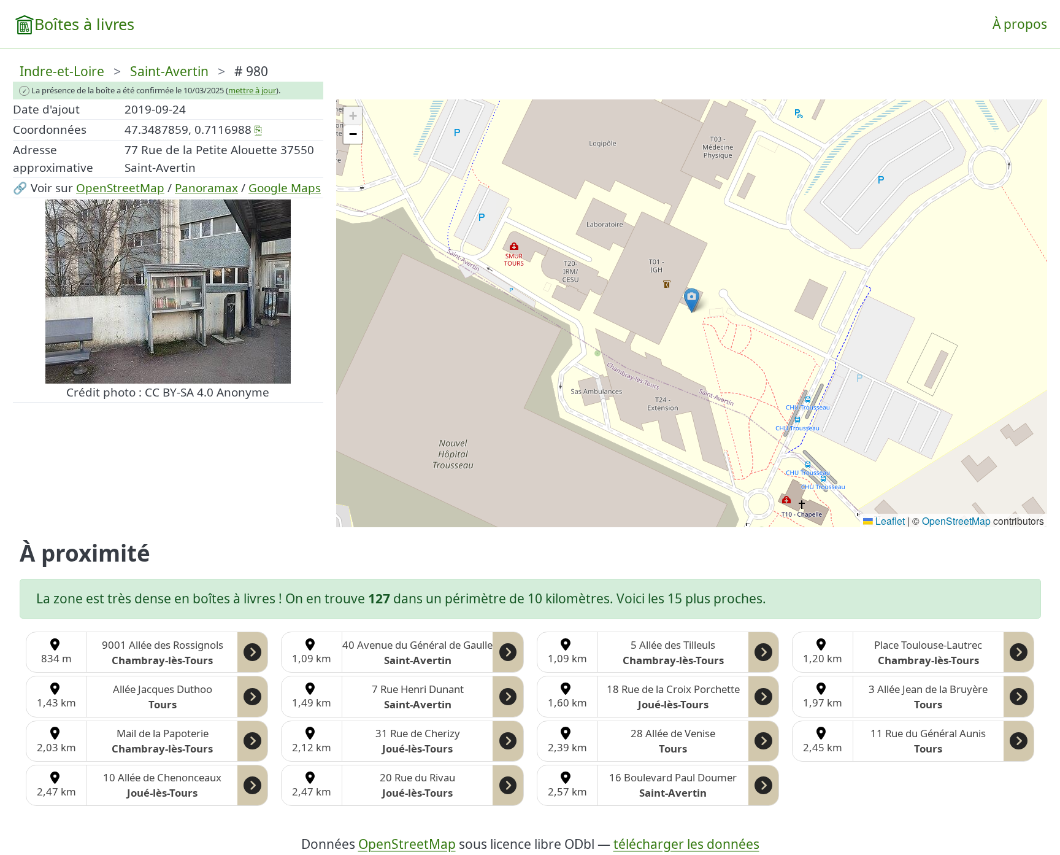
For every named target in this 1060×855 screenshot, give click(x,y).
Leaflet (889, 520)
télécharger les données (686, 844)
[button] (691, 300)
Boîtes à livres (84, 24)
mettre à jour (252, 90)
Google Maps (284, 188)
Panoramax (206, 188)
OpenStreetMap (120, 188)
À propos (1020, 24)
